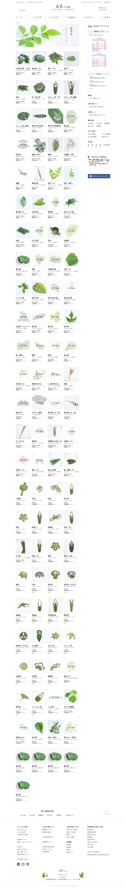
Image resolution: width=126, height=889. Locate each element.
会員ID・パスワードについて (25, 842)
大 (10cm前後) (92, 136)
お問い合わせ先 (91, 834)
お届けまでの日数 (71, 832)
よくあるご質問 (21, 832)
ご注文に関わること (48, 827)
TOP (17, 22)
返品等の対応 (46, 851)
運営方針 (68, 849)
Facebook (18, 864)
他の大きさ (105, 136)
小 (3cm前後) (91, 134)
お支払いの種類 (70, 837)
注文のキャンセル (47, 849)
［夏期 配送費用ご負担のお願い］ (97, 78)
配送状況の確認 (46, 832)
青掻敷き (107, 123)
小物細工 (99, 126)
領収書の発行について (23, 854)
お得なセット (70, 815)
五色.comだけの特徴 (71, 829)
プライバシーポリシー (94, 852)
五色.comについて (22, 829)
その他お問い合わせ (22, 859)
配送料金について (47, 829)
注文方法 (19, 846)
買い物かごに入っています (101, 26)
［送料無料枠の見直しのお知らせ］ (98, 85)
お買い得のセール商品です (97, 106)
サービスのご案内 (22, 827)
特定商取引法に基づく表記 (95, 827)
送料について (69, 834)
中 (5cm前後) (106, 134)
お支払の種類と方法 (47, 837)
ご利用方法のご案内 (22, 834)
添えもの (90, 126)
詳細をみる (23, 63)
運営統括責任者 (91, 832)
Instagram (27, 864)
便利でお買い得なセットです (97, 115)
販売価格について (47, 842)
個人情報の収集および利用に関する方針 (98, 854)
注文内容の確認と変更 (48, 846)
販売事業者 (90, 829)
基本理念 (68, 847)
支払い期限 (90, 847)
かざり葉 (99, 123)
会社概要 (68, 844)
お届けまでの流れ (22, 849)
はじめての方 (102, 9)
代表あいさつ (69, 852)
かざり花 (90, 123)
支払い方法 (90, 844)
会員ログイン (102, 7)
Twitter (23, 864)
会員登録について (22, 839)
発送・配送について (22, 851)
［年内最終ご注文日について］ (97, 82)
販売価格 (89, 837)
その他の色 (106, 144)
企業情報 (69, 842)
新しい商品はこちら (95, 98)
